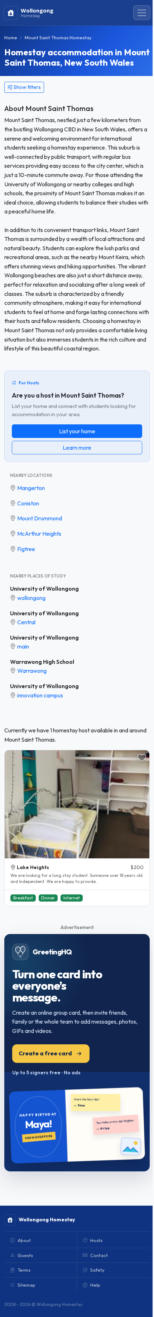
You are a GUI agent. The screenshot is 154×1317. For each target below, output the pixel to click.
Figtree (26, 548)
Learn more (77, 447)
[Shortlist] (142, 757)
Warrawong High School (42, 661)
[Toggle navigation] (141, 12)
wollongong (31, 597)
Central (26, 622)
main (23, 646)
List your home (77, 431)
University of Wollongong (44, 588)
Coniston (28, 503)
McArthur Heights (39, 533)
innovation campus (40, 695)
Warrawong (32, 670)
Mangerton (31, 487)
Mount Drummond (39, 518)
